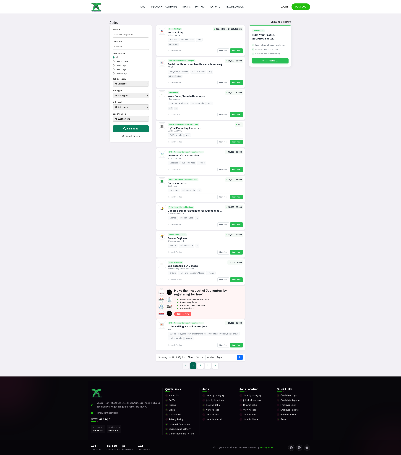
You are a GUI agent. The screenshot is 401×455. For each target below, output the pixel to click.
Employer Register (290, 409)
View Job (223, 51)
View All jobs (212, 409)
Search (116, 29)
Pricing (186, 6)
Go (240, 357)
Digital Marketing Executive (184, 128)
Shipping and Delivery (179, 429)
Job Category (119, 79)
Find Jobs (132, 128)
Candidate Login (289, 395)
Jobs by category (215, 395)
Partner (200, 6)
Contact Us (175, 414)
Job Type (117, 90)
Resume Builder (235, 6)
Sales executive (177, 183)
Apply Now (236, 51)
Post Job (300, 6)
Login (284, 6)
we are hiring (175, 32)
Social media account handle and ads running (195, 64)
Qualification (119, 114)
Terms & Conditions (179, 424)
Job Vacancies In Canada (183, 265)
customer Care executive (183, 155)
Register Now (183, 314)
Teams (284, 419)
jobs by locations (215, 400)
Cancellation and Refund (181, 433)
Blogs (172, 409)
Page (219, 357)
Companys (171, 6)
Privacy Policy (176, 419)
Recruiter (215, 6)
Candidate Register (290, 400)
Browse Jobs (213, 405)
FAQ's (172, 400)
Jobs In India (212, 414)
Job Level (117, 102)
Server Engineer (177, 238)
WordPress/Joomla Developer (186, 96)
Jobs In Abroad (214, 419)
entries (210, 357)
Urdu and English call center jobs (188, 326)
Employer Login (288, 405)
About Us (174, 395)
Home (142, 6)
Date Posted (119, 54)
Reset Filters (132, 136)
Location (117, 41)
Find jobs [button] (155, 6)
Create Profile (270, 61)
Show (190, 357)
